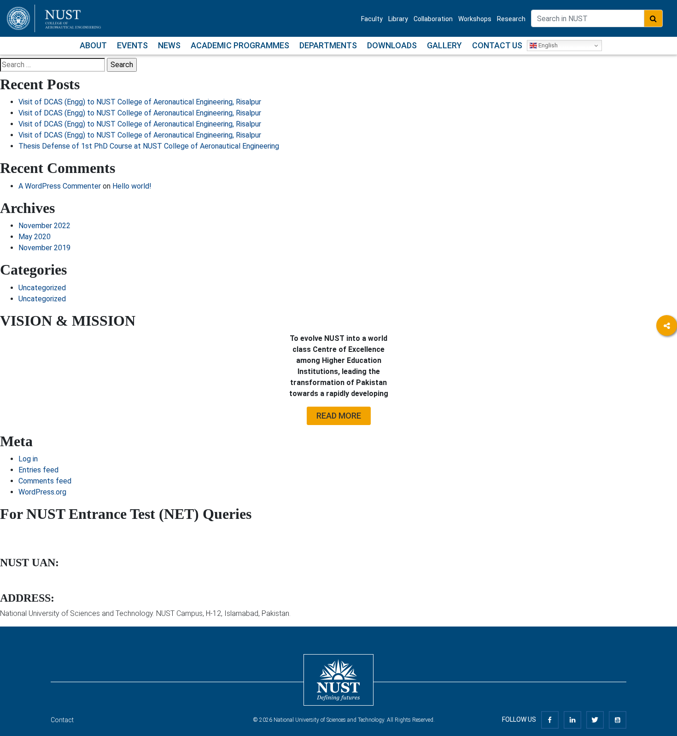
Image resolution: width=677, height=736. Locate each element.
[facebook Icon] (550, 719)
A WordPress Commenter (59, 186)
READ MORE (338, 415)
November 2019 (44, 247)
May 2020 (34, 236)
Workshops (474, 19)
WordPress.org (42, 492)
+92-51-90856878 (26, 532)
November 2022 (44, 225)
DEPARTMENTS (328, 45)
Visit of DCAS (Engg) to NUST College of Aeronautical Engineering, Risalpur (139, 102)
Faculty (372, 19)
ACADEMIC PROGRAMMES (240, 45)
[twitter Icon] (595, 719)
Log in (28, 458)
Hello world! (132, 186)
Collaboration (433, 19)
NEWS (169, 45)
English (547, 45)
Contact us (497, 45)
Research (511, 19)
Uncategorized (42, 287)
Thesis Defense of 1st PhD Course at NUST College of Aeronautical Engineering (148, 146)
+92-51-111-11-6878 (29, 578)
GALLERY (444, 45)
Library (398, 19)
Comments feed (44, 481)
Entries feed (38, 470)
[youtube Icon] (617, 719)
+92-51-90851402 (26, 543)
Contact (62, 720)
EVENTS (132, 45)
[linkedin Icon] (572, 719)
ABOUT (93, 45)
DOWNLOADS (392, 45)
